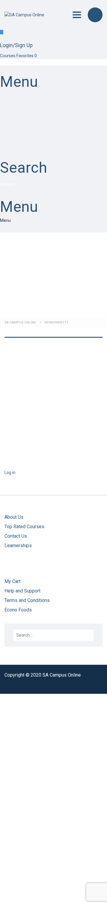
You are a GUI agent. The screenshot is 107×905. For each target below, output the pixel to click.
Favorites (26, 55)
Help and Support (22, 591)
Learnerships (18, 545)
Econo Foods (18, 610)
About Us (13, 517)
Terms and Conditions (27, 600)
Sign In (45, 895)
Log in (9, 472)
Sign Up (31, 895)
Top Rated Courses (24, 526)
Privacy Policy (29, 810)
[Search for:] (53, 635)
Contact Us (15, 536)
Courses (8, 55)
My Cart (12, 581)
